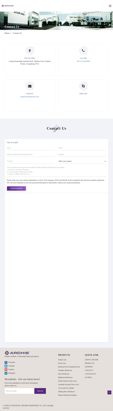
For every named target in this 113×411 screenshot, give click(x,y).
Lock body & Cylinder (66, 388)
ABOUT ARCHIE (91, 360)
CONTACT (89, 370)
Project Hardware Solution (67, 395)
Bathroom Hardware (65, 377)
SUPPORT (89, 367)
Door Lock (62, 363)
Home (7, 33)
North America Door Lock (67, 381)
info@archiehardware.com (30, 97)
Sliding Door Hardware (66, 392)
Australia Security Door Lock (68, 384)
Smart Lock (62, 360)
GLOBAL (88, 377)
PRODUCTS (89, 363)
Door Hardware (63, 374)
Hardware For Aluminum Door (69, 367)
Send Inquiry (17, 188)
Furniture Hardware (65, 370)
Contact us (17, 33)
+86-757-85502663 (83, 61)
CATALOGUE (90, 374)
